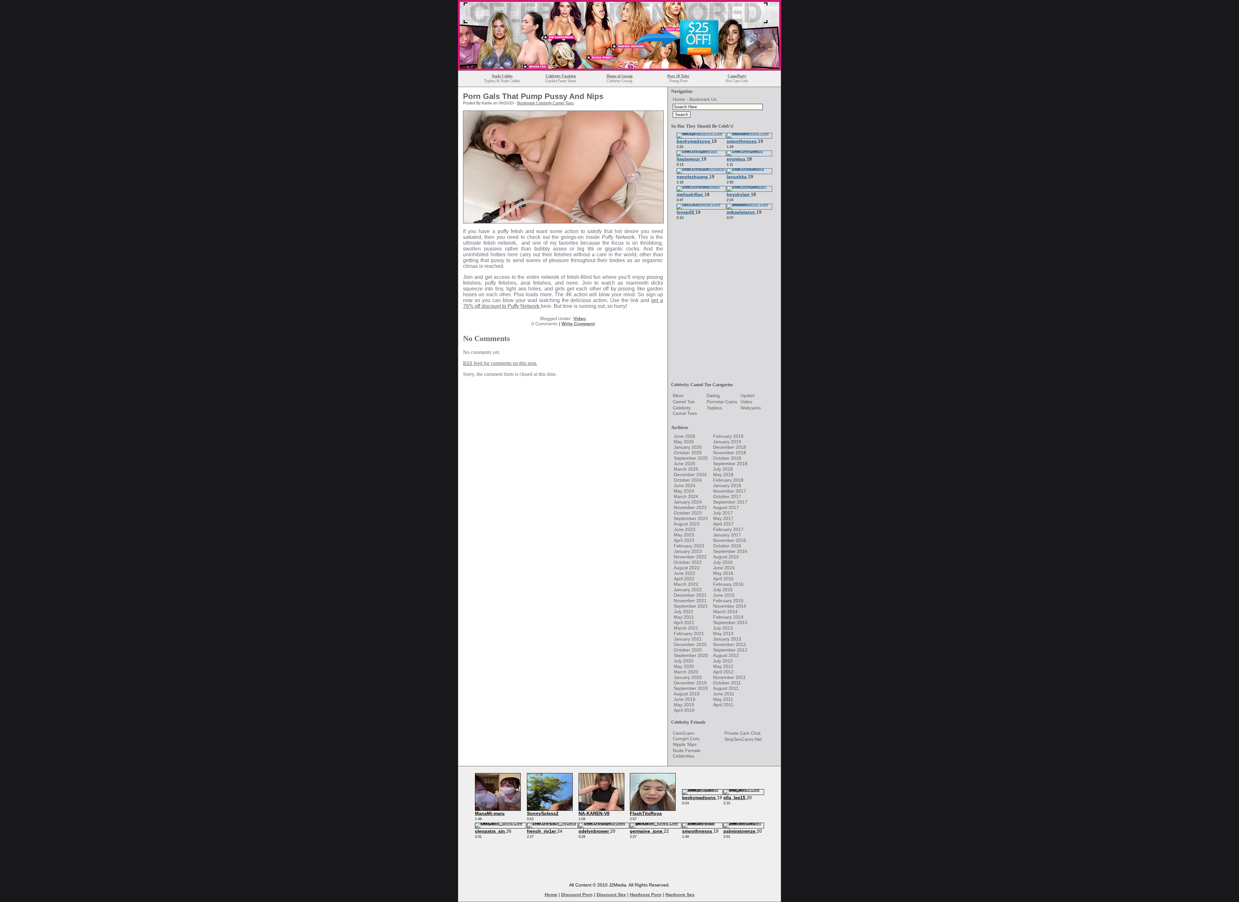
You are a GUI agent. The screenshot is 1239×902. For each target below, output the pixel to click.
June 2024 (684, 485)
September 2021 (691, 606)
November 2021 (690, 600)
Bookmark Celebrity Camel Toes (545, 103)
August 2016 (726, 556)
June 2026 (684, 436)
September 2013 (730, 622)
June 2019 (684, 699)
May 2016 (723, 573)
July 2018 (723, 469)
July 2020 (683, 660)
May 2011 (723, 699)
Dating (713, 395)
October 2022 (688, 562)
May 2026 (684, 441)
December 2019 (690, 682)
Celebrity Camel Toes (685, 410)
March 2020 (686, 671)
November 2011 (729, 677)
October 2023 (688, 512)
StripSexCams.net (743, 739)
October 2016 (727, 545)
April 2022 (684, 578)
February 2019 (728, 436)
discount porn (577, 894)
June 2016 (724, 567)
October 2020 (688, 649)
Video (579, 318)
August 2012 (726, 655)
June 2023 (684, 529)
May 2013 (723, 633)
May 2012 (723, 666)
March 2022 (686, 584)
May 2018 (723, 474)
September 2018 (730, 463)
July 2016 (723, 562)
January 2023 (688, 551)
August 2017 (726, 507)
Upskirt (747, 395)
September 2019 (691, 688)
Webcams (750, 407)
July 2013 (723, 628)
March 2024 (686, 496)
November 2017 (729, 491)
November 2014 (729, 606)
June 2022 (684, 573)
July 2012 (723, 660)
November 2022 (690, 556)
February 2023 (689, 545)
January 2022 (688, 589)
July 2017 (723, 512)
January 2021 (688, 639)
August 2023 (687, 523)
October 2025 (688, 452)
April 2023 (684, 540)
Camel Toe (684, 401)
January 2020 (688, 677)
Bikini (678, 395)
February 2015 (728, 600)
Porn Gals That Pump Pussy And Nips (533, 96)
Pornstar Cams (722, 401)
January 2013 (727, 639)
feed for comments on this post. (500, 363)
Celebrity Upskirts (561, 76)
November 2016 (729, 540)
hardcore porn (645, 894)
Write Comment (578, 323)
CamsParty (737, 76)
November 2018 (729, 452)
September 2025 (691, 458)
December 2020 (690, 644)
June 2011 (723, 693)
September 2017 (730, 502)
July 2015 (723, 589)
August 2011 (726, 688)
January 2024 (688, 502)
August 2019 (687, 693)
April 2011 (723, 704)
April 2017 (723, 523)
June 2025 (684, 463)
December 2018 (729, 447)
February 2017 (728, 529)
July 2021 (683, 611)
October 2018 (727, 458)
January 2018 (727, 485)
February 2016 (728, 584)
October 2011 (727, 682)
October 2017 (727, 496)
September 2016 (730, 551)
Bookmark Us (703, 99)
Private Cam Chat (742, 733)
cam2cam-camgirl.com (686, 735)
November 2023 (690, 507)
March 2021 (686, 628)
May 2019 (684, 704)
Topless (714, 407)
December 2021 (690, 595)
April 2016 (723, 578)
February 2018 (728, 480)
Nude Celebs (502, 76)
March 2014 (725, 611)
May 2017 (723, 518)
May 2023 (684, 534)
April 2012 (723, 671)
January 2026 (688, 447)
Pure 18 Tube (678, 76)
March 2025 (686, 469)
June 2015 (724, 595)
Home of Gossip (620, 76)
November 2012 (729, 644)
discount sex (611, 894)
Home (679, 99)
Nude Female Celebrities (686, 753)
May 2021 (684, 617)
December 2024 (690, 474)
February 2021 (689, 633)
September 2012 (730, 649)
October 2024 (688, 480)
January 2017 (727, 534)
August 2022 (687, 567)
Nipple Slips (685, 744)
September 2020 (691, 655)
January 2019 (727, 441)
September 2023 (691, 518)
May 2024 (684, 491)
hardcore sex (680, 894)
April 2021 (684, 622)
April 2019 (684, 710)
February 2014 (728, 617)
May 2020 (684, 666)
